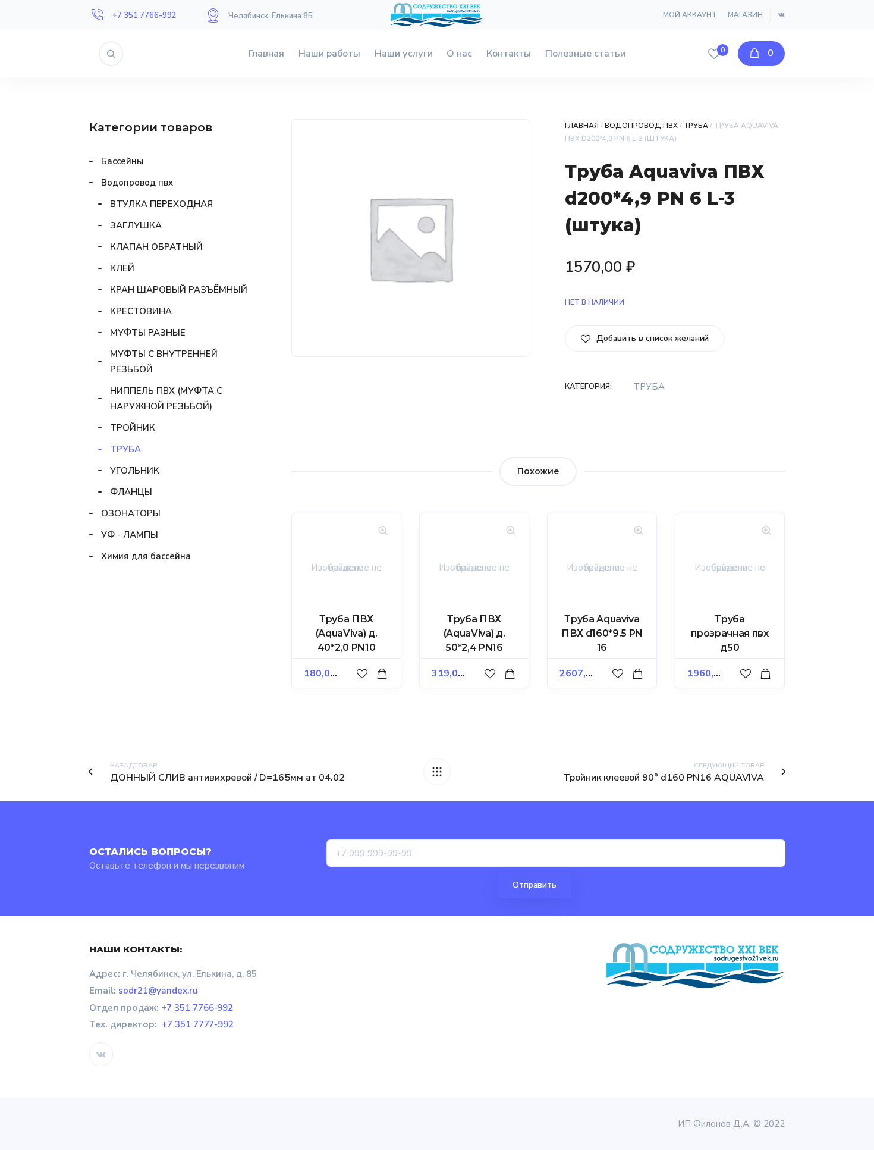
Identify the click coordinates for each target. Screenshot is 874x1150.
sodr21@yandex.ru (158, 991)
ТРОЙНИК (132, 428)
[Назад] (437, 771)
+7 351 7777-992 (198, 1024)
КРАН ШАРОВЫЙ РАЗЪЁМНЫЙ (178, 290)
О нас (459, 53)
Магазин (745, 15)
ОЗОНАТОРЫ (131, 513)
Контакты (508, 53)
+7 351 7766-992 (144, 15)
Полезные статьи (585, 53)
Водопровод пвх (641, 125)
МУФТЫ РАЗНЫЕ (148, 333)
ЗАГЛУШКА (136, 225)
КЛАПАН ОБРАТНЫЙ (156, 247)
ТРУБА (696, 125)
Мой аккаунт (690, 15)
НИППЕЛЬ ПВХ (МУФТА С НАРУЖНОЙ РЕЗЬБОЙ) (166, 398)
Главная (266, 53)
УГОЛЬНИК (134, 471)
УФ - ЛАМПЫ (129, 535)
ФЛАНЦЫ (131, 492)
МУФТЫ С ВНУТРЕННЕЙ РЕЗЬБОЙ (164, 361)
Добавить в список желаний (651, 338)
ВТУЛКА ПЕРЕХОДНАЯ (161, 204)
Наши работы (329, 53)
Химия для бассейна (146, 556)
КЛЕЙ (122, 268)
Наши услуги (404, 53)
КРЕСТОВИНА (141, 311)
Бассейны (122, 161)
